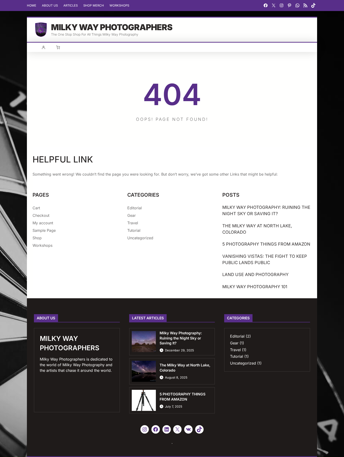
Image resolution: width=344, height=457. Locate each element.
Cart (36, 208)
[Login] (43, 47)
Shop (37, 238)
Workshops (42, 245)
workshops (119, 5)
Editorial (134, 208)
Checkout (41, 215)
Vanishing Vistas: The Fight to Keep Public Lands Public (264, 259)
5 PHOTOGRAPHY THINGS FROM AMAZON (266, 244)
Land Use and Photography (255, 274)
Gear (131, 215)
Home (31, 5)
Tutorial (133, 230)
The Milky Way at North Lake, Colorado (257, 229)
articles (70, 5)
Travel (132, 223)
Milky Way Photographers (111, 27)
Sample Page (44, 230)
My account (43, 223)
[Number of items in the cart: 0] (58, 47)
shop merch (93, 5)
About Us (50, 5)
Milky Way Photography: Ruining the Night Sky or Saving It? (266, 210)
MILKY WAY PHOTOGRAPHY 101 (254, 286)
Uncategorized (140, 238)
